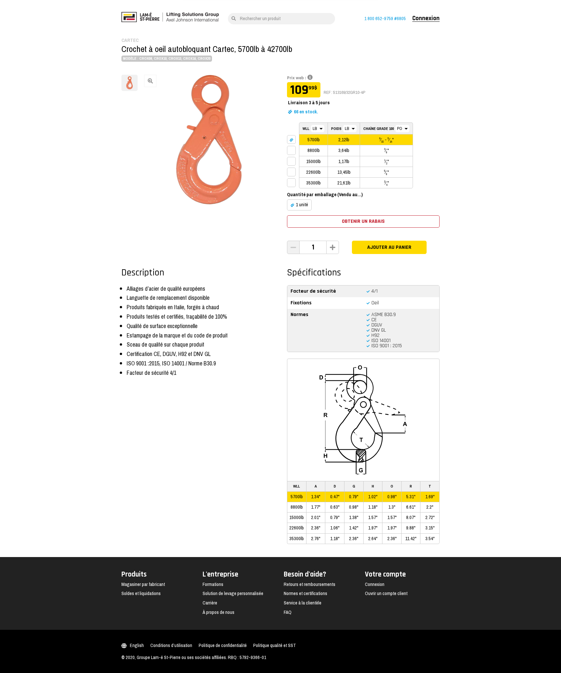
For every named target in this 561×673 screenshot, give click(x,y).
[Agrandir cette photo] (209, 140)
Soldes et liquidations (141, 593)
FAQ (288, 612)
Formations (213, 584)
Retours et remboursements (309, 584)
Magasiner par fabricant (143, 584)
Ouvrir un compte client (386, 593)
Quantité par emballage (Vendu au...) (325, 194)
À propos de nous (218, 612)
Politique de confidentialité (223, 645)
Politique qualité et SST (274, 645)
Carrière (210, 602)
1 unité (302, 204)
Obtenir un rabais (363, 221)
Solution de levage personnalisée (233, 593)
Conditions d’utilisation (171, 645)
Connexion (426, 18)
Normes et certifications (305, 593)
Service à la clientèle (302, 602)
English (137, 645)
